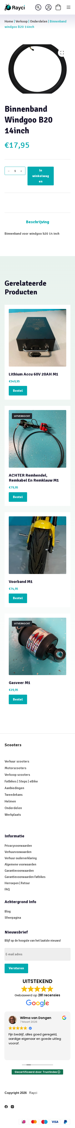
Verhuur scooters (17, 761)
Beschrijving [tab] (37, 221)
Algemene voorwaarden (20, 864)
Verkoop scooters (17, 775)
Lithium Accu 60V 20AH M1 (33, 374)
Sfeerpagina (13, 918)
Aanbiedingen (14, 788)
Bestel (18, 391)
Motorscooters (15, 768)
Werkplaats (13, 815)
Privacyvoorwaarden (18, 846)
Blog (8, 911)
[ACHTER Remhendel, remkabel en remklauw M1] (37, 439)
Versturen (16, 968)
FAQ (7, 889)
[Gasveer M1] (37, 646)
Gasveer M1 (19, 682)
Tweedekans (14, 795)
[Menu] (68, 7)
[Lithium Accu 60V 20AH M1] (37, 338)
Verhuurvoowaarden (18, 852)
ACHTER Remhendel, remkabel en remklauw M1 (34, 478)
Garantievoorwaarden (19, 871)
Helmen (10, 801)
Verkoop (22, 21)
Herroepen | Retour (17, 883)
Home (9, 21)
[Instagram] (12, 1106)
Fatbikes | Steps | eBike (21, 781)
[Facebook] (6, 1106)
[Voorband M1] (37, 545)
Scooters (13, 744)
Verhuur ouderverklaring (21, 858)
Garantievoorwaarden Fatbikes (25, 877)
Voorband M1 (21, 581)
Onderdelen (38, 21)
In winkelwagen (40, 175)
